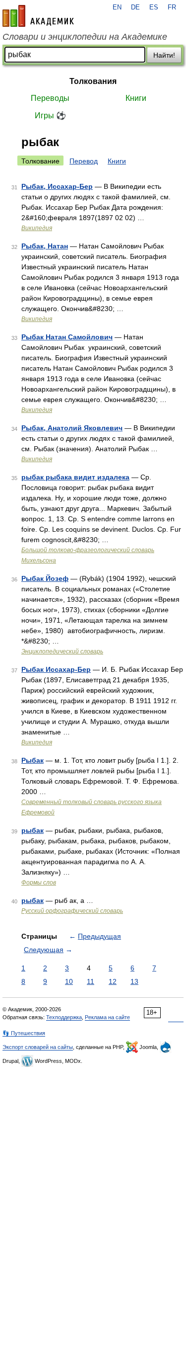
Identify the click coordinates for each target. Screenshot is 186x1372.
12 (113, 981)
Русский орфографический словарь (72, 910)
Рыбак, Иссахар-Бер (57, 186)
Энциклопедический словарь (62, 651)
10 (69, 981)
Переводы (50, 98)
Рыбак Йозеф (44, 578)
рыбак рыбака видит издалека (75, 477)
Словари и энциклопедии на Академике (84, 37)
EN (117, 7)
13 (134, 981)
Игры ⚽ (50, 115)
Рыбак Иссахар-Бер (56, 669)
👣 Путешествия (23, 1033)
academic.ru (38, 16)
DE (135, 7)
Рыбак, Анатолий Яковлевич (72, 428)
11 (90, 981)
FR (172, 7)
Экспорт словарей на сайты (37, 1047)
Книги (135, 98)
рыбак (32, 830)
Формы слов (38, 882)
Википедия (36, 228)
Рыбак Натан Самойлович (67, 337)
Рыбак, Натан (44, 246)
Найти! (164, 55)
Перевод (83, 161)
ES (153, 7)
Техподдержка (64, 1017)
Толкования (93, 81)
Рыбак (32, 760)
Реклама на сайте (107, 1017)
